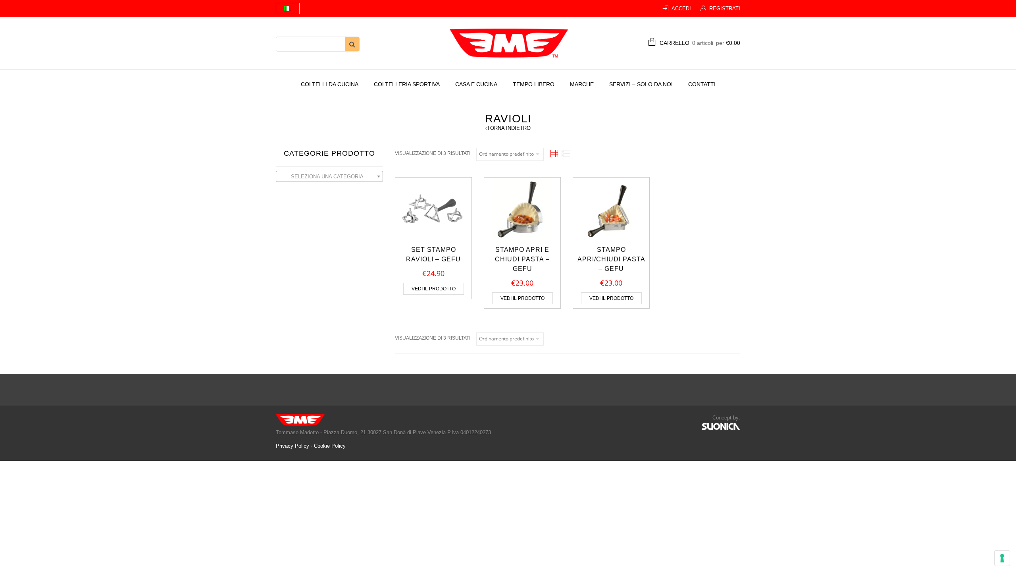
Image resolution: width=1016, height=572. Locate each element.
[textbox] (329, 176)
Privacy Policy (293, 446)
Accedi (681, 9)
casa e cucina (476, 84)
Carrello (700, 43)
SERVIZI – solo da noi (641, 84)
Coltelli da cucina (329, 84)
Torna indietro (508, 128)
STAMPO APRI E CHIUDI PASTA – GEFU (522, 259)
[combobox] (329, 176)
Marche (582, 84)
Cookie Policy (330, 446)
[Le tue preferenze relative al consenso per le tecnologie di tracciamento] (1002, 558)
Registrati (724, 9)
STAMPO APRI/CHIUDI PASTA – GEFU (611, 259)
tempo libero (533, 84)
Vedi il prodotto (434, 289)
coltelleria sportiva (407, 84)
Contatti (702, 84)
